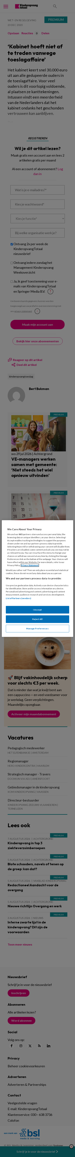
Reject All (37, 619)
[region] (37, 578)
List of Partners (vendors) (18, 598)
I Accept (37, 609)
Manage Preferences (37, 628)
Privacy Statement (30, 565)
